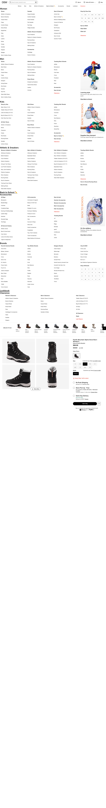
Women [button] (19, 6)
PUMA (81, 169)
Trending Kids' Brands (60, 104)
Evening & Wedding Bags (7, 211)
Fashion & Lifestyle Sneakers (34, 37)
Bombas (56, 226)
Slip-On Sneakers (31, 42)
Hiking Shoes (4, 83)
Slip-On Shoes (30, 121)
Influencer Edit (57, 33)
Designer (56, 25)
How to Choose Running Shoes (88, 182)
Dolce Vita (3, 259)
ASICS (82, 155)
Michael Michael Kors (59, 270)
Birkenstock (57, 67)
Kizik (28, 262)
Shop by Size (4, 104)
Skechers (56, 126)
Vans (28, 287)
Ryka (28, 276)
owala (55, 237)
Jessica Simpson (5, 270)
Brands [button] (68, 6)
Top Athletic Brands (32, 246)
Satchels (3, 216)
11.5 (85, 21)
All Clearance (79, 313)
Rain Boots (3, 86)
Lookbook (75, 6)
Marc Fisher (4, 273)
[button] (99, 403)
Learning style (85, 92)
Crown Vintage (83, 254)
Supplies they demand (88, 135)
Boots (2, 69)
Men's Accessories (59, 206)
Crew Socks (4, 234)
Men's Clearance (45, 295)
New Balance (57, 118)
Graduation (56, 30)
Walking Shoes (30, 45)
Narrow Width (84, 26)
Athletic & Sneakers (5, 14)
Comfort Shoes (4, 25)
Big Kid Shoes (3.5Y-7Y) (7, 115)
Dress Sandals (30, 19)
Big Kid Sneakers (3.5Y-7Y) (60, 164)
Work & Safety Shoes (6, 55)
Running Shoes (31, 40)
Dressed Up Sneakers (32, 82)
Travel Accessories (31, 235)
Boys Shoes (30, 125)
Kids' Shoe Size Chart (6, 118)
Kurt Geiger (56, 268)
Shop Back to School (86, 99)
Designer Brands (58, 246)
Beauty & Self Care (32, 202)
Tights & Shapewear (6, 239)
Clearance (83, 35)
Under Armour (30, 284)
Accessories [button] (61, 6)
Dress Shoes (4, 27)
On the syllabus (85, 228)
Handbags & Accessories (11, 312)
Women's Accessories (60, 203)
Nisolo (55, 273)
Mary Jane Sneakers (6, 169)
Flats (2, 33)
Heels (2, 36)
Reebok (82, 172)
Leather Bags (4, 213)
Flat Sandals (30, 22)
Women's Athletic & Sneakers (9, 150)
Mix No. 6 (82, 259)
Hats (28, 219)
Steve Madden (4, 281)
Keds (28, 259)
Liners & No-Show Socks (7, 237)
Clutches (3, 205)
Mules (2, 41)
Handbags (29, 52)
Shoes (2, 11)
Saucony (29, 279)
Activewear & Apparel (32, 200)
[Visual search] (36, 2)
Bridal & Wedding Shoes (59, 19)
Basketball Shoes (31, 155)
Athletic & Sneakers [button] (39, 6)
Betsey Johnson (5, 251)
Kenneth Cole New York (59, 265)
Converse (56, 112)
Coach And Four (84, 251)
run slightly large (97, 361)
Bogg (55, 224)
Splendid (56, 276)
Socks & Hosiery (31, 55)
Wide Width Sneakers (6, 188)
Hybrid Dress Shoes (32, 84)
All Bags (3, 197)
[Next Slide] (104, 328)
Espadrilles (3, 30)
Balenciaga (56, 251)
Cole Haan (56, 72)
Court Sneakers (31, 34)
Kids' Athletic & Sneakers (60, 150)
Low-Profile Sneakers (6, 166)
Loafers (2, 38)
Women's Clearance (10, 295)
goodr (55, 229)
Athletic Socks (4, 228)
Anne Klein (3, 248)
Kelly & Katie (83, 257)
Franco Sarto (4, 265)
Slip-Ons (3, 91)
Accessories (57, 87)
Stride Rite (56, 129)
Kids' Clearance (80, 295)
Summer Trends (57, 38)
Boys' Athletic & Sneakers (60, 155)
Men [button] (25, 6)
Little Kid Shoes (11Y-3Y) (7, 112)
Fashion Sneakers (5, 161)
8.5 (89, 18)
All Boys (78, 306)
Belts (28, 205)
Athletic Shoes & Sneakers (34, 32)
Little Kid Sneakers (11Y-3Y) (60, 161)
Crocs (55, 75)
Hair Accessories (31, 216)
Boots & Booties (5, 17)
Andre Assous (57, 248)
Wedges (3, 52)
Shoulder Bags (4, 219)
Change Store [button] (94, 392)
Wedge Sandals (31, 27)
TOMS (2, 284)
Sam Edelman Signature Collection (88, 262)
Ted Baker (56, 279)
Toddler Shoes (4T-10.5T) (7, 110)
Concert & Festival (58, 22)
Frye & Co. (3, 268)
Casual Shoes (4, 19)
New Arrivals (57, 36)
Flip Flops (29, 25)
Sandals (3, 47)
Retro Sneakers (4, 175)
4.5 (85, 14)
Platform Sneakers (5, 172)
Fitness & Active (31, 213)
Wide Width (83, 28)
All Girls (78, 309)
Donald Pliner (57, 259)
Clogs (2, 22)
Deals (77, 316)
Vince (55, 281)
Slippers (3, 49)
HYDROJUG (57, 232)
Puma (55, 123)
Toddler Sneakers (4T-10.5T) (60, 158)
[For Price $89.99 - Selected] (76, 355)
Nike (55, 80)
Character (3, 130)
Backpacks (3, 200)
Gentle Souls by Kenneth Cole (61, 262)
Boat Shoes (3, 67)
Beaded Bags (4, 202)
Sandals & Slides (45, 312)
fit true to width (97, 370)
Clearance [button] (82, 6)
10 (99, 18)
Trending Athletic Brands (87, 150)
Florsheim (56, 78)
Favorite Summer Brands (7, 246)
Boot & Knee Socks (5, 231)
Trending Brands (58, 215)
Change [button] (86, 399)
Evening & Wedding (32, 211)
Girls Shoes (30, 104)
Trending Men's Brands (60, 61)
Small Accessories (31, 227)
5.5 (92, 14)
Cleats (2, 133)
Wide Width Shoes (5, 94)
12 (88, 21)
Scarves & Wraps (31, 222)
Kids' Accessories (59, 209)
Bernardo (56, 254)
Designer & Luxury (31, 208)
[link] (19, 329)
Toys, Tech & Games (32, 233)
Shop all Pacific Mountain (79, 343)
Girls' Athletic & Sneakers (60, 153)
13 (92, 21)
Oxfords (29, 90)
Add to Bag (85, 403)
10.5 (103, 18)
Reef (55, 83)
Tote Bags (3, 222)
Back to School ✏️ (50, 6)
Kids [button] (30, 6)
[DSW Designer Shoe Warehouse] (4, 2)
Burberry (56, 257)
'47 (55, 218)
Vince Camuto (4, 287)
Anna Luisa (83, 248)
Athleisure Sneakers (5, 153)
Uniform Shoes (4, 144)
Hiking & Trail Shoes (6, 164)
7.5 (82, 18)
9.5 (96, 18)
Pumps (2, 44)
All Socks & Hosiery (6, 226)
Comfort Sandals (31, 17)
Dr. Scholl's (3, 262)
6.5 (99, 14)
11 (81, 21)
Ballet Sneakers (5, 155)
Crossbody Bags (5, 208)
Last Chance (79, 319)
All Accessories (31, 197)
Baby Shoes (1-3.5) (5, 107)
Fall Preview (57, 27)
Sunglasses (30, 230)
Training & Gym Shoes (6, 183)
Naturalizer (3, 276)
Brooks (55, 69)
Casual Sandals (31, 14)
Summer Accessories (59, 200)
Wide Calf (83, 31)
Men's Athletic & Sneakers (34, 150)
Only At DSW (83, 246)
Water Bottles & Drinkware (33, 238)
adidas (55, 64)
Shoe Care (29, 224)
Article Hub (56, 14)
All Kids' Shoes (5, 122)
